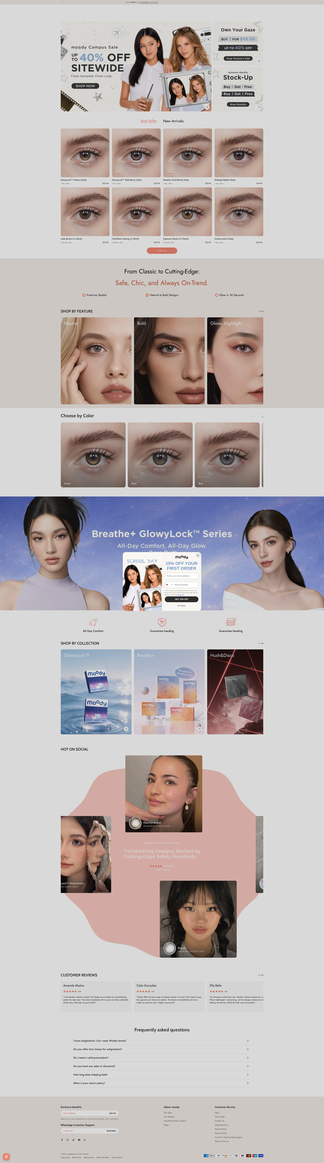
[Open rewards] (6, 1156)
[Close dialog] (198, 555)
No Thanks (182, 606)
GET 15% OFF (181, 599)
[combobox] (169, 585)
